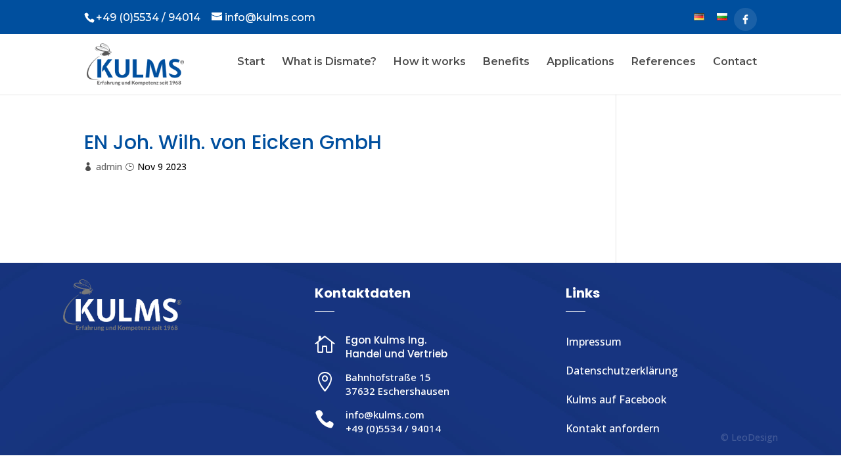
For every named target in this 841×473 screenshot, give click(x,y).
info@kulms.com (385, 414)
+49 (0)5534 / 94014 (393, 428)
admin (109, 166)
